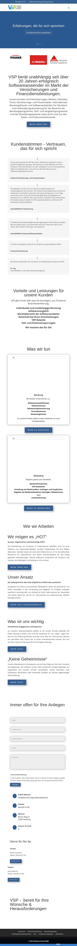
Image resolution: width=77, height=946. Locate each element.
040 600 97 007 (20, 2)
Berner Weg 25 (24, 817)
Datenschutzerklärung (35, 931)
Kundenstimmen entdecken (38, 32)
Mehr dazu (17, 649)
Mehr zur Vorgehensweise (26, 605)
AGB (34, 934)
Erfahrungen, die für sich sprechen (38, 26)
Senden (15, 784)
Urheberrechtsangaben (45, 934)
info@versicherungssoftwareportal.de (33, 797)
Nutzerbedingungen (50, 931)
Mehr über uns (38, 124)
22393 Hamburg (24, 819)
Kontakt (15, 861)
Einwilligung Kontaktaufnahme (21, 934)
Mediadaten (59, 934)
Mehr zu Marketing (38, 508)
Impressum (21, 931)
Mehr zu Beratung (38, 430)
